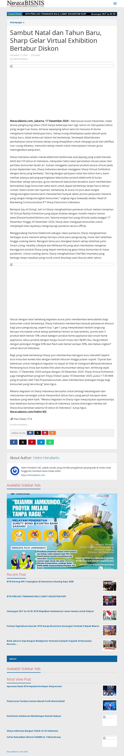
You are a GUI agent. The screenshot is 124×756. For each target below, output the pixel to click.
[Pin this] (32, 442)
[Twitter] (37, 433)
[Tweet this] (23, 442)
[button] (62, 531)
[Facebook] (30, 433)
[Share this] (14, 442)
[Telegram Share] (41, 442)
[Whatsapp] (50, 442)
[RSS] (52, 433)
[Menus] (115, 4)
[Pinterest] (45, 433)
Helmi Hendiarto (46, 457)
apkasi (12, 658)
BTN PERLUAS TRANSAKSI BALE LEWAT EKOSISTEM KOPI (47, 14)
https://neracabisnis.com (33, 475)
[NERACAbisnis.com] (25, 3)
